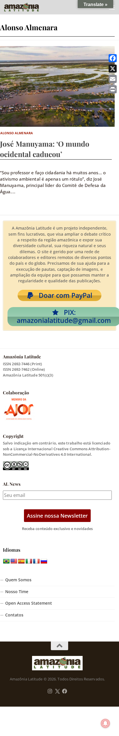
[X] (112, 68)
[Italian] (28, 561)
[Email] (112, 79)
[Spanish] (21, 561)
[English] (13, 561)
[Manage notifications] (105, 723)
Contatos (14, 615)
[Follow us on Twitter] (57, 691)
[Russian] (43, 561)
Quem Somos (18, 579)
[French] (36, 561)
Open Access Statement (28, 603)
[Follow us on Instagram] (50, 691)
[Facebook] (112, 58)
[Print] (112, 89)
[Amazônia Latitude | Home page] (27, 7)
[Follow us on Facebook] (64, 691)
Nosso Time (16, 591)
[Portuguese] (6, 561)
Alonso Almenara (16, 133)
